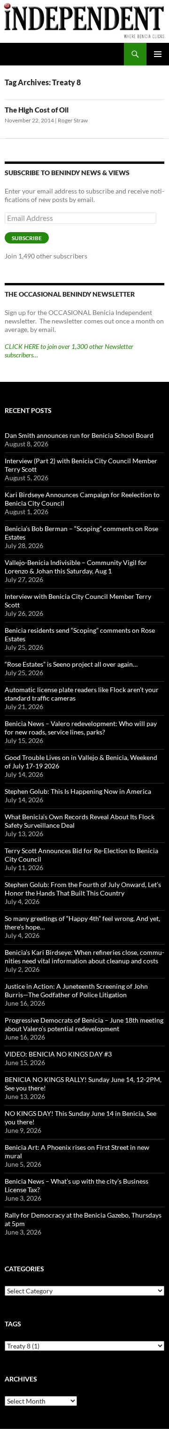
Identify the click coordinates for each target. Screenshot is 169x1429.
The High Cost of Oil (37, 109)
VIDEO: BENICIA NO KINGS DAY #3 (58, 1054)
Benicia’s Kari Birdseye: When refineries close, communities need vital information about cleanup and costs (84, 956)
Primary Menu (157, 54)
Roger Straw (73, 120)
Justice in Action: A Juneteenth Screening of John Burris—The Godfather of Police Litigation (76, 990)
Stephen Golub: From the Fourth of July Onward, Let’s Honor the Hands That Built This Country (83, 888)
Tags (13, 1324)
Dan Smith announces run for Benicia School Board (79, 435)
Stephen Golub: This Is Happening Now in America (78, 791)
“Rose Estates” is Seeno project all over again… (71, 664)
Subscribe (27, 238)
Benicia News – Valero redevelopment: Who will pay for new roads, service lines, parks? (81, 727)
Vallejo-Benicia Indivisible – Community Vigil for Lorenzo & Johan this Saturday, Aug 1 (76, 566)
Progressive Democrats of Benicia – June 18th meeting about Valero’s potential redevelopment (84, 1024)
